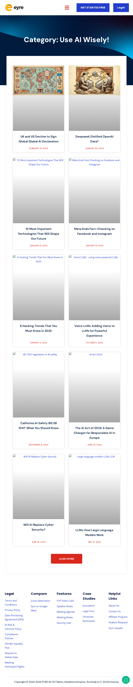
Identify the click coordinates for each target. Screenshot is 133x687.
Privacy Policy (12, 610)
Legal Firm (88, 611)
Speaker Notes (65, 606)
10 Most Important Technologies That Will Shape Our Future (38, 234)
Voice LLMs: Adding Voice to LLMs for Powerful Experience (94, 331)
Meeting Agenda (66, 611)
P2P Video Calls (65, 600)
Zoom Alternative (40, 600)
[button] (67, 7)
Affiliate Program (118, 616)
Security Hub (64, 622)
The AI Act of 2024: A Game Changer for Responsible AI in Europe (94, 433)
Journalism (89, 605)
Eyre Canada (115, 628)
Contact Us (115, 611)
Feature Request (118, 622)
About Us (114, 605)
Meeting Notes (65, 617)
